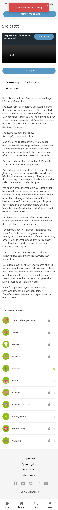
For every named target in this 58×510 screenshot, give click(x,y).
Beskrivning (12, 82)
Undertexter (32, 82)
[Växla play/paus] (7, 58)
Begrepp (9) (12, 88)
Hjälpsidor (30, 458)
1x (29, 58)
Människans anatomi (13, 310)
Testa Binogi (44, 36)
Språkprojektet (30, 464)
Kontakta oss (30, 469)
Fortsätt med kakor (29, 13)
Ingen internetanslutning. (29, 7)
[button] (47, 5)
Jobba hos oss (29, 474)
